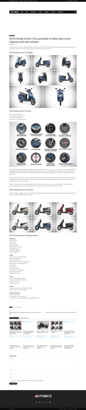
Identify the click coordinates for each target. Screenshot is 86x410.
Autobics (12, 44)
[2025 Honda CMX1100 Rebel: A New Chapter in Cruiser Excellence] (43, 340)
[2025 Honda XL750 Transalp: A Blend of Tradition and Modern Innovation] (57, 340)
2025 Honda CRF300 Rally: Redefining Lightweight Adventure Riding (69, 347)
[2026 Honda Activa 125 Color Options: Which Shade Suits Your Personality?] (29, 325)
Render (46, 12)
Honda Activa (19, 307)
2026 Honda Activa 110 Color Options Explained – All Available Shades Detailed (15, 332)
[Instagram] (69, 1)
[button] (75, 12)
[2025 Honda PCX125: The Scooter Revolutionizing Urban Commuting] (15, 340)
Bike (26, 12)
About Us (21, 0)
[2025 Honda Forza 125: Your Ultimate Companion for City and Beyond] (29, 340)
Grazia (48, 169)
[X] (74, 1)
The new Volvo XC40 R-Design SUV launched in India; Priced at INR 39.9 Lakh (61, 312)
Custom (53, 12)
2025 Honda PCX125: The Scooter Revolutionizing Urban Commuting (15, 347)
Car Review (60, 12)
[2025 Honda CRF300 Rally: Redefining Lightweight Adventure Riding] (70, 340)
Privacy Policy (30, 0)
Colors (14, 307)
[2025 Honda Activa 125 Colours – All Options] (57, 325)
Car (22, 12)
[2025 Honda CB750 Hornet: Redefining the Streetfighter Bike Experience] (70, 325)
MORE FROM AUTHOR (24, 318)
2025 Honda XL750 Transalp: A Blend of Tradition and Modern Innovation (56, 347)
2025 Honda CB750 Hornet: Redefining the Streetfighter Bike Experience (69, 332)
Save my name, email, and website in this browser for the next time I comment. (27, 380)
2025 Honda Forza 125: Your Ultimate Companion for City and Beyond (28, 347)
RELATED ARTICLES (14, 318)
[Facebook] (67, 1)
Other (40, 12)
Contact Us (25, 0)
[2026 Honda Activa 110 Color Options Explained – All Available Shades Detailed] (15, 325)
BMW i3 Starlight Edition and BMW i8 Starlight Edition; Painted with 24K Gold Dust (25, 313)
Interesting (33, 12)
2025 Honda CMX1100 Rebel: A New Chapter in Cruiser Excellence (42, 347)
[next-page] (12, 351)
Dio (63, 169)
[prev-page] (10, 351)
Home (10, 15)
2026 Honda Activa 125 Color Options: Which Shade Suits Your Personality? (28, 332)
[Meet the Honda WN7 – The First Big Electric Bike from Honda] (43, 325)
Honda (16, 15)
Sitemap (35, 0)
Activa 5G (54, 169)
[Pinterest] (71, 1)
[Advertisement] (43, 6)
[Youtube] (76, 1)
